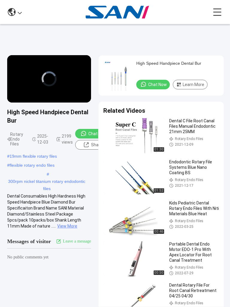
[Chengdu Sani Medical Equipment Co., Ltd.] (118, 11)
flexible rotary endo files (32, 165)
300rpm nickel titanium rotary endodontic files (46, 182)
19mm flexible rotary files (33, 156)
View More (67, 226)
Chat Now (97, 133)
